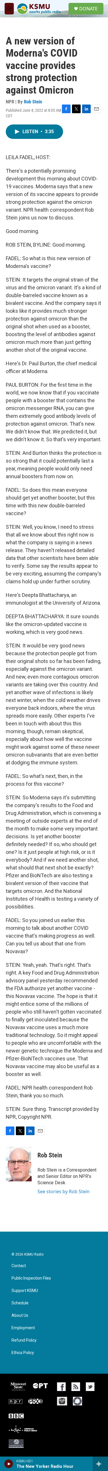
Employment (23, 1328)
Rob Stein (33, 102)
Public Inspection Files (31, 1278)
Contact (19, 1266)
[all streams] (100, 1464)
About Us (20, 1315)
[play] (8, 1464)
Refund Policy (24, 1340)
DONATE (88, 8)
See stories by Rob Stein (63, 1191)
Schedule (20, 1303)
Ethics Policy (23, 1353)
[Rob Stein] (19, 1164)
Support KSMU (25, 1290)
